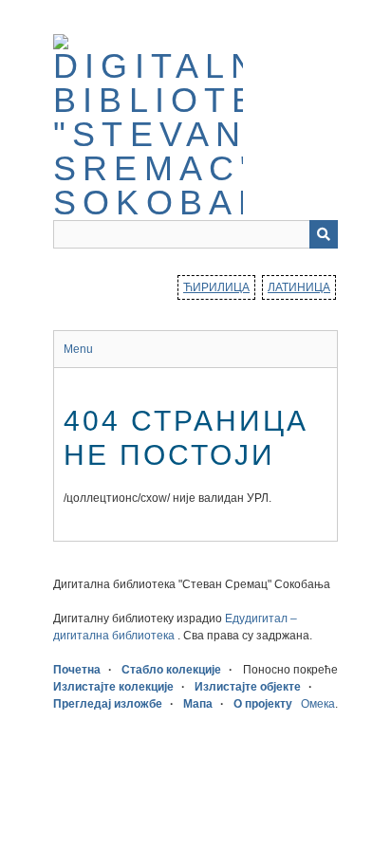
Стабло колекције (171, 669)
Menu (78, 349)
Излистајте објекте (248, 686)
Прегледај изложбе (107, 704)
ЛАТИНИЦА (299, 287)
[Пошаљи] (323, 234)
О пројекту (262, 704)
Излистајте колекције (113, 686)
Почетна (77, 669)
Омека (318, 704)
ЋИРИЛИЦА (216, 287)
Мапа (198, 704)
